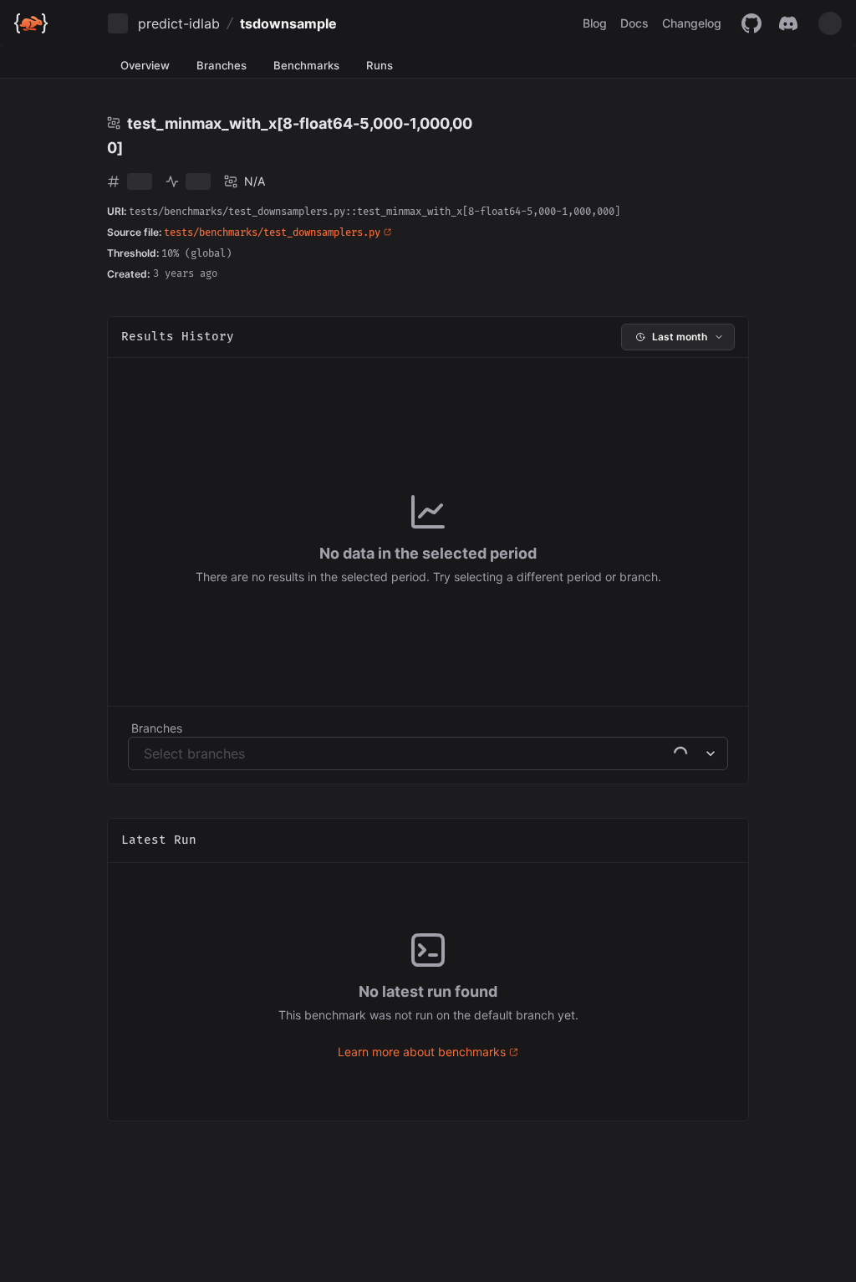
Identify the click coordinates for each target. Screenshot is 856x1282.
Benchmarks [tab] (306, 65)
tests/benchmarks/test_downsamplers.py (272, 233)
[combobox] (146, 753)
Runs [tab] (379, 65)
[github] (751, 23)
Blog (595, 23)
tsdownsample (288, 23)
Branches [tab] (221, 65)
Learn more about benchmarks (422, 1051)
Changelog (691, 23)
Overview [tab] (145, 65)
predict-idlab (179, 23)
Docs (634, 23)
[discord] (788, 23)
